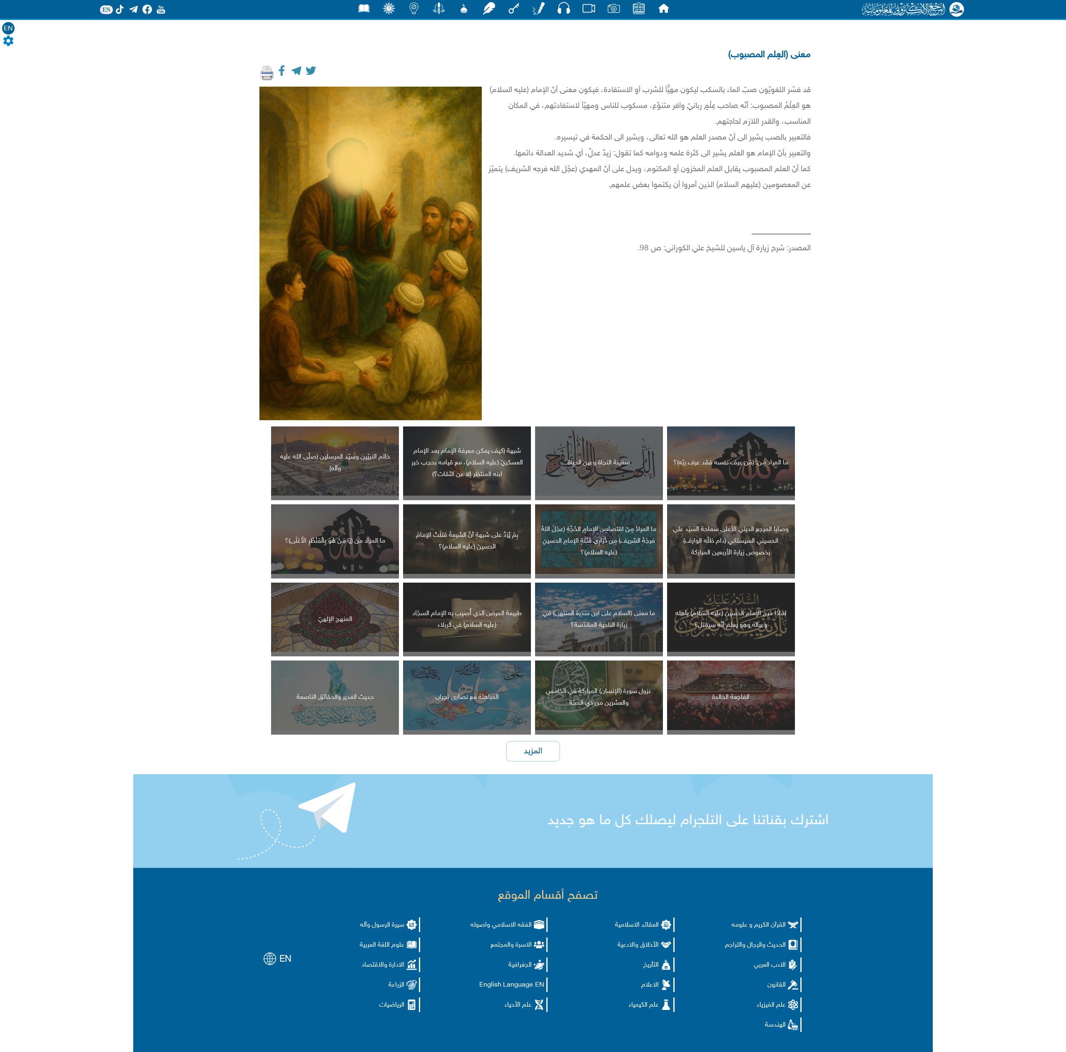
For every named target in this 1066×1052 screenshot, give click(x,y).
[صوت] (564, 10)
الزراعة (396, 985)
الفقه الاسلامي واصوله (501, 925)
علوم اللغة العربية (382, 945)
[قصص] (364, 10)
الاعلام (650, 985)
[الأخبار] (639, 10)
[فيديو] (589, 10)
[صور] (614, 10)
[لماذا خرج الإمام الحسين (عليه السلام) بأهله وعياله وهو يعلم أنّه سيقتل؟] (731, 650)
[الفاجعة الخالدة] (731, 729)
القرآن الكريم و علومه (759, 925)
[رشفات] (489, 10)
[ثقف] (389, 10)
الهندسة (775, 1025)
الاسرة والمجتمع (511, 945)
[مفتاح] (514, 10)
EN (8, 29)
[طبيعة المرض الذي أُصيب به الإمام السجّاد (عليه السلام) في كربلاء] (467, 650)
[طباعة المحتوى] (266, 72)
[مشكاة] (464, 10)
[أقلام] (539, 10)
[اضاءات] (414, 10)
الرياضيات (391, 1005)
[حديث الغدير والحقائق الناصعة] (335, 729)
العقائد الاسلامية (637, 925)
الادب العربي (770, 965)
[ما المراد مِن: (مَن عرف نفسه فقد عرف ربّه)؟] (731, 494)
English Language (506, 985)
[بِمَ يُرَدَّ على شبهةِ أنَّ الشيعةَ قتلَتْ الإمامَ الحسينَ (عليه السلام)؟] (467, 572)
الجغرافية (520, 965)
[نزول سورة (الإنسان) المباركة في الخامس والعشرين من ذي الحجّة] (599, 729)
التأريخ (651, 965)
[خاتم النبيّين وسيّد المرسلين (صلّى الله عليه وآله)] (335, 494)
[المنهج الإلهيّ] (335, 650)
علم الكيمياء (644, 1005)
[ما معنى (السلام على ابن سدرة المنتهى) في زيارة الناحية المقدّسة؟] (599, 650)
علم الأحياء (518, 1005)
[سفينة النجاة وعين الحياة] (599, 494)
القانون (776, 985)
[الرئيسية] (664, 10)
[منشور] (439, 10)
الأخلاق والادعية (638, 945)
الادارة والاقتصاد (382, 965)
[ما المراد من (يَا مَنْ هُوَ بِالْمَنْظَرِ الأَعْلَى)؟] (335, 572)
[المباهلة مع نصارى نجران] (467, 729)
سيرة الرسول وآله (382, 925)
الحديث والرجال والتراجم (755, 945)
